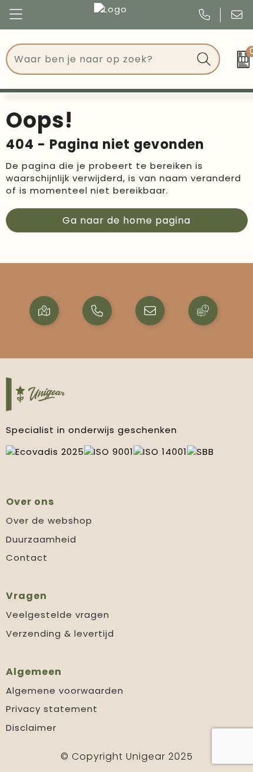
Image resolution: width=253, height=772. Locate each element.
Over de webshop (49, 520)
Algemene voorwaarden (65, 690)
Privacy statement (52, 709)
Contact (27, 557)
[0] (239, 59)
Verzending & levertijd (60, 633)
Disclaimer (31, 727)
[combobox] (99, 59)
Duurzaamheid (41, 539)
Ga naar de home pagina (126, 220)
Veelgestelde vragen (57, 614)
